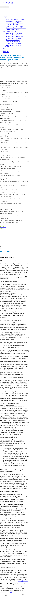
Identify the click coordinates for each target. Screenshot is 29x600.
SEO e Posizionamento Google (15, 19)
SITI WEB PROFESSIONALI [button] (10, 31)
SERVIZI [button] (5, 18)
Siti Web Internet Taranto (13, 45)
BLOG (4, 50)
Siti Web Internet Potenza (13, 43)
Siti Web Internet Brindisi (13, 38)
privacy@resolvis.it (23, 581)
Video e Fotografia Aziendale (14, 23)
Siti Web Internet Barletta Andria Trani (17, 36)
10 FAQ (5, 48)
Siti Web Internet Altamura (14, 33)
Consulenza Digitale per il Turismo (16, 28)
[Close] (0, 246)
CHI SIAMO (6, 47)
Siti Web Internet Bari (12, 35)
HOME (5, 16)
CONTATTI (6, 52)
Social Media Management (13, 21)
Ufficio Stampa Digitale (12, 24)
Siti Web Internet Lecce (12, 40)
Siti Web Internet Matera (13, 42)
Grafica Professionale (12, 30)
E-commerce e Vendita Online (14, 26)
